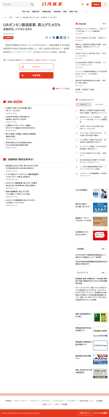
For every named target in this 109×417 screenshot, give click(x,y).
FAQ (57, 404)
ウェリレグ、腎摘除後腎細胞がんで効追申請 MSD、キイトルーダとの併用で (91, 73)
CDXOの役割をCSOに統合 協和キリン (90, 38)
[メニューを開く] (105, 4)
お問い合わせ (84, 413)
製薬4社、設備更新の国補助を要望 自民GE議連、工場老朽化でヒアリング (90, 46)
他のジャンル (83, 11)
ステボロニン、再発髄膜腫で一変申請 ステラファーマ (93, 175)
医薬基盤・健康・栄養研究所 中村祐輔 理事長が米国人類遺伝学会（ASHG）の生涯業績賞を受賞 (91, 281)
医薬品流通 (46, 11)
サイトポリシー (46, 401)
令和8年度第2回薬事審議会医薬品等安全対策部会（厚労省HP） (91, 263)
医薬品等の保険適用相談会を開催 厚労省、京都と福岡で (90, 82)
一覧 (103, 24)
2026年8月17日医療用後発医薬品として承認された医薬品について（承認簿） (90, 256)
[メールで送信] (46, 37)
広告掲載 (99, 401)
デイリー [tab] (83, 104)
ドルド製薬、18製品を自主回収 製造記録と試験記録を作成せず (93, 141)
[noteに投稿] (68, 37)
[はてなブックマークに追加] (64, 37)
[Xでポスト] (57, 37)
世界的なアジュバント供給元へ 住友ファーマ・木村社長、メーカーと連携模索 (91, 30)
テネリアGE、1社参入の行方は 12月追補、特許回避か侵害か (93, 134)
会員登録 (96, 4)
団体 (65, 11)
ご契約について (47, 404)
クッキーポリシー (59, 401)
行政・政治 (26, 11)
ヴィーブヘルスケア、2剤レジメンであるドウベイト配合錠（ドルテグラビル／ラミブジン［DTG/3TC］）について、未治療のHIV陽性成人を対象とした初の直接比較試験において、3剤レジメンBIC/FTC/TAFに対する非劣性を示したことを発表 (91, 294)
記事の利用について (87, 401)
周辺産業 (57, 11)
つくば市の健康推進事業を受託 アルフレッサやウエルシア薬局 (93, 168)
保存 (10, 37)
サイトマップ (35, 401)
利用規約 (8, 401)
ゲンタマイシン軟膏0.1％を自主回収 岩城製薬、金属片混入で (93, 148)
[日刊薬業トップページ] (52, 4)
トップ (4, 17)
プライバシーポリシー (21, 401)
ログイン (83, 4)
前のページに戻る (63, 88)
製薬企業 (35, 11)
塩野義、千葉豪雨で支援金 (86, 89)
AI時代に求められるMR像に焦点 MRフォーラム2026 (90, 55)
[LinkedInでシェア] (61, 37)
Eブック (88, 4)
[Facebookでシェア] (54, 37)
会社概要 (64, 404)
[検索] (32, 4)
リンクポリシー (72, 401)
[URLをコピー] (50, 37)
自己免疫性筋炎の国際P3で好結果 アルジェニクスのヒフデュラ (90, 64)
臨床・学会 (73, 11)
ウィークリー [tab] (99, 104)
